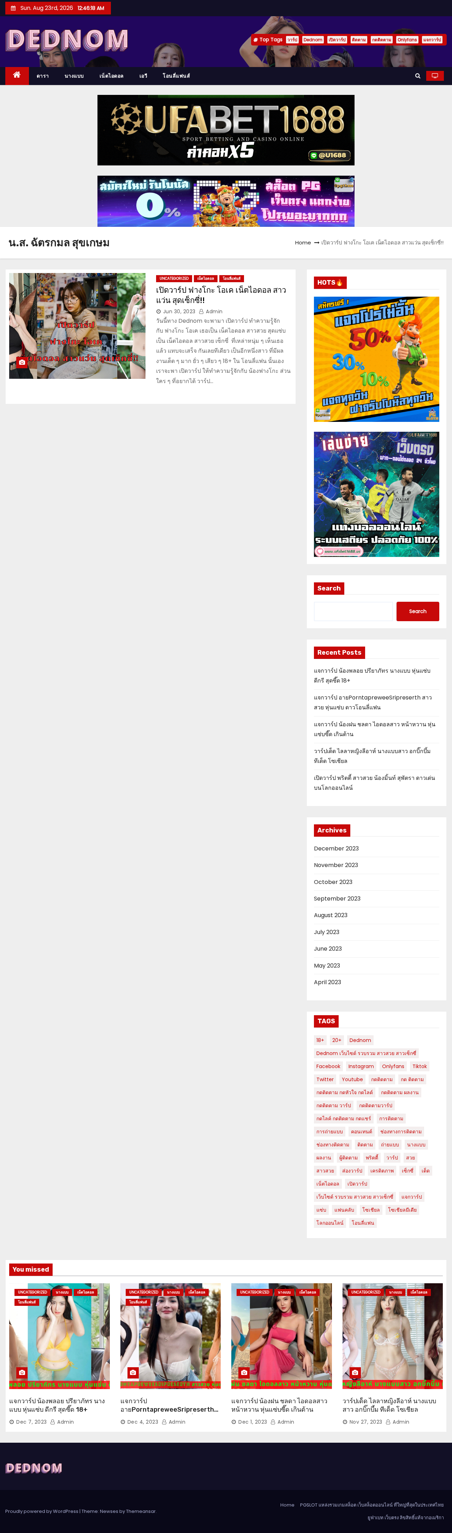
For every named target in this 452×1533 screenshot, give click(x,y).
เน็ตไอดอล (112, 75)
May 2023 (327, 966)
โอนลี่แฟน (363, 1222)
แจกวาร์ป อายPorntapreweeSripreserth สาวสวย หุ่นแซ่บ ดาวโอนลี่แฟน (167, 1409)
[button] (418, 76)
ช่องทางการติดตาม (401, 1131)
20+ (336, 1040)
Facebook (328, 1066)
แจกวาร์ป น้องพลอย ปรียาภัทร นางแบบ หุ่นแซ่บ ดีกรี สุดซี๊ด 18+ (57, 1405)
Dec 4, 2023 (143, 1421)
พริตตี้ (372, 1157)
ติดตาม (359, 40)
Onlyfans (407, 40)
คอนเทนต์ (361, 1131)
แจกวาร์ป (432, 40)
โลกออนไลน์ (330, 1222)
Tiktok (419, 1066)
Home (303, 242)
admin (213, 311)
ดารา (43, 75)
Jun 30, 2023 (179, 311)
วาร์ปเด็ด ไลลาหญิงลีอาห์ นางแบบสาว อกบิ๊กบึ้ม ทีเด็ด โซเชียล (389, 1405)
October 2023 (333, 882)
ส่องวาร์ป (352, 1170)
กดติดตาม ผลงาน (400, 1092)
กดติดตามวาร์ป (375, 1105)
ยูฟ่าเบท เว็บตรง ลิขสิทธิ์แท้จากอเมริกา (406, 1517)
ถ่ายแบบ (390, 1144)
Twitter (325, 1079)
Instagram (361, 1066)
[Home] (17, 76)
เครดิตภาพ (382, 1170)
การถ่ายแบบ (329, 1131)
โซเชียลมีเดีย (402, 1209)
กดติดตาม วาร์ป (333, 1105)
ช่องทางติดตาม (332, 1144)
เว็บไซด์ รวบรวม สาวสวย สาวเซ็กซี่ (354, 1196)
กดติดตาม (381, 40)
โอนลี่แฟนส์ (176, 75)
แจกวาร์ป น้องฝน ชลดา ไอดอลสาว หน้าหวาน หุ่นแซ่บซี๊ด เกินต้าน (279, 1405)
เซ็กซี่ (408, 1170)
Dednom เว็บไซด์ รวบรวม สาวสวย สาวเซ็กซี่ (366, 1053)
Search (329, 588)
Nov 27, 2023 (366, 1421)
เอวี (143, 75)
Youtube (352, 1079)
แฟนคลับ (344, 1209)
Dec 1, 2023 (252, 1421)
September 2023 (337, 899)
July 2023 (326, 932)
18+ (320, 1040)
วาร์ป (292, 40)
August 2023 (330, 915)
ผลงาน (323, 1157)
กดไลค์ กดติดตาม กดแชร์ (343, 1118)
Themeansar (141, 1511)
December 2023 (336, 848)
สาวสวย (325, 1170)
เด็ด (426, 1170)
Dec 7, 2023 (31, 1421)
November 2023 (336, 865)
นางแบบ (74, 75)
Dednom (313, 40)
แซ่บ (321, 1209)
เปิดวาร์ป (337, 40)
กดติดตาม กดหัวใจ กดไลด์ (344, 1092)
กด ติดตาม (412, 1079)
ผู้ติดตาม (348, 1157)
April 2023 (327, 982)
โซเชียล (371, 1209)
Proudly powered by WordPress (42, 1511)
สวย (410, 1157)
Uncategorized (174, 278)
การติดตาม (391, 1118)
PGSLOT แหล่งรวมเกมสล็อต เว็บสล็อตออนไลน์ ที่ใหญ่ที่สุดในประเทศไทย (372, 1505)
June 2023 (328, 949)
